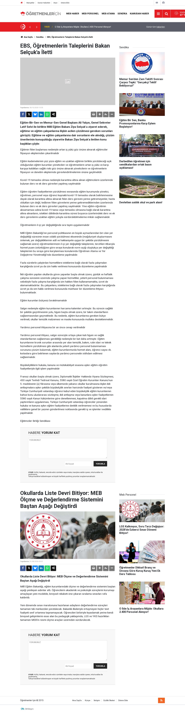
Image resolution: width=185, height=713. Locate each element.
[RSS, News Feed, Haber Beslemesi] (161, 700)
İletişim (97, 700)
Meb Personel (90, 13)
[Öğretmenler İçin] (40, 13)
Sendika (122, 13)
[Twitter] (29, 114)
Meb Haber (72, 13)
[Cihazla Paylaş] (53, 114)
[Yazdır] (93, 114)
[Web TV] (156, 2)
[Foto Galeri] (163, 2)
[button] (99, 114)
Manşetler (30, 3)
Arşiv (55, 3)
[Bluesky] (35, 114)
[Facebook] (23, 114)
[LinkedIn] (41, 114)
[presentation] (30, 27)
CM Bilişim (29, 709)
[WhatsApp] (47, 114)
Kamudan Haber (139, 13)
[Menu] (158, 13)
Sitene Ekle (65, 3)
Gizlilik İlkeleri (109, 700)
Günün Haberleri (44, 3)
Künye (87, 700)
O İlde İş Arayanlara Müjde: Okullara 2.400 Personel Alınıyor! (83, 27)
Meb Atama (108, 13)
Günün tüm (155, 27)
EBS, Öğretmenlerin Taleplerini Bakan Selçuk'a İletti (70, 37)
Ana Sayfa (28, 37)
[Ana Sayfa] (21, 3)
